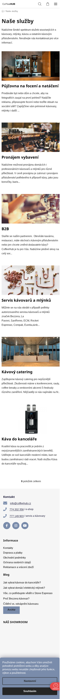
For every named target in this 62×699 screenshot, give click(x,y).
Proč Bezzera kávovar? (16, 598)
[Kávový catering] (31, 353)
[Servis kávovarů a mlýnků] (31, 281)
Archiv (11, 609)
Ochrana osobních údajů (17, 562)
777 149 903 (17, 516)
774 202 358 (17, 509)
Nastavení (30, 681)
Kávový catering (17, 371)
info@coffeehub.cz (20, 503)
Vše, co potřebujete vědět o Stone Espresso (27, 593)
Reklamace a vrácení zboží (18, 567)
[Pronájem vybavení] (31, 138)
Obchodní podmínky (14, 557)
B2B (5, 228)
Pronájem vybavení (20, 157)
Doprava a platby (12, 552)
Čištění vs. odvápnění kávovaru (20, 603)
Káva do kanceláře (19, 438)
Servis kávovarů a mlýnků (26, 300)
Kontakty (8, 548)
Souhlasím (29, 691)
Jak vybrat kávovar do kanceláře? (22, 582)
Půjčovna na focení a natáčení (30, 85)
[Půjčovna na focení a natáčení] (31, 67)
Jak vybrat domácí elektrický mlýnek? (24, 587)
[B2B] (31, 210)
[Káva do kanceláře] (31, 420)
